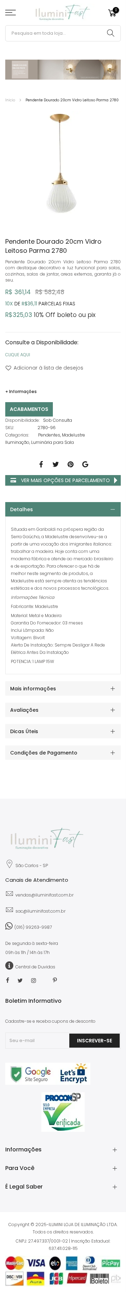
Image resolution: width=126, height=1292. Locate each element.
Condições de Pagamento (43, 752)
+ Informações (21, 391)
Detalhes (21, 509)
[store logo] (62, 13)
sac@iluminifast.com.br (40, 911)
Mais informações (33, 688)
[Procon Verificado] (63, 1112)
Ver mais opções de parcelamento (65, 480)
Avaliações (24, 709)
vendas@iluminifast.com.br (44, 895)
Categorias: (17, 435)
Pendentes (49, 435)
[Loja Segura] (47, 1083)
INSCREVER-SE (94, 1040)
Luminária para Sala (52, 442)
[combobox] (63, 33)
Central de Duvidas (35, 967)
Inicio (10, 100)
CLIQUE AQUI (17, 355)
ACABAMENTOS (29, 409)
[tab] (63, 509)
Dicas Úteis (24, 731)
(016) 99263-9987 (33, 927)
